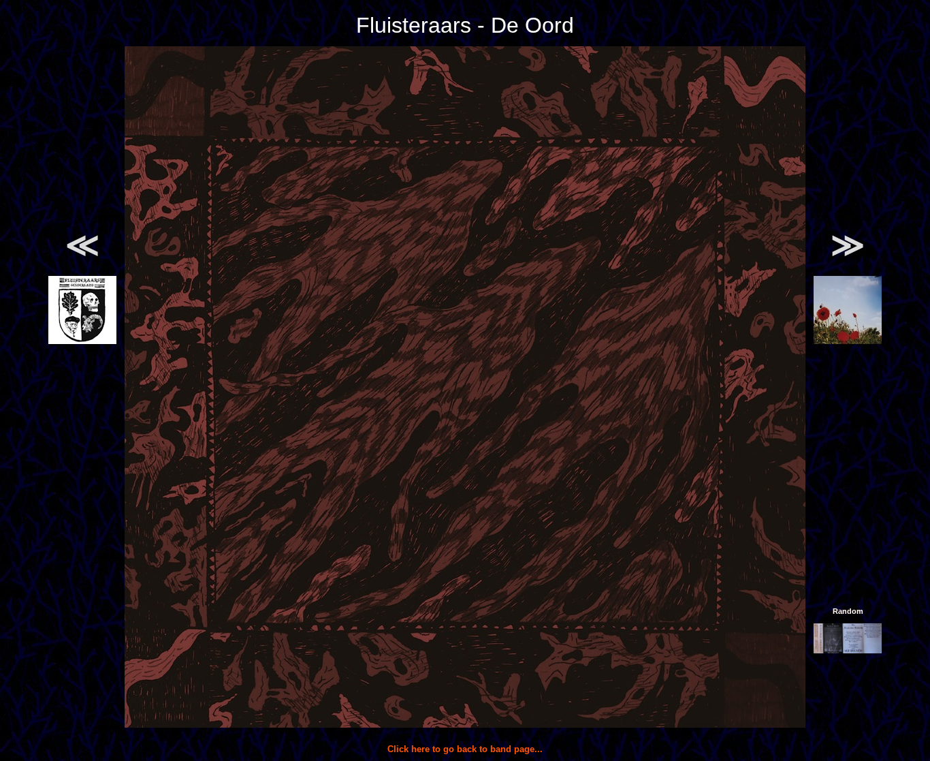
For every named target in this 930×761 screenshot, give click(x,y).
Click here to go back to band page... (465, 749)
